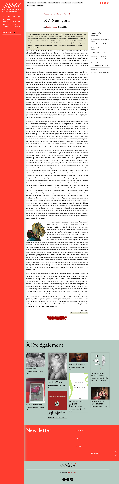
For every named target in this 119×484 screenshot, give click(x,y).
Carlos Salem (96, 381)
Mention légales (72, 472)
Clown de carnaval (77, 364)
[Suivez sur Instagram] (108, 3)
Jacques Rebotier (33, 407)
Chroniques (8, 19)
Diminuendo (32, 369)
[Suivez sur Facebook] (101, 3)
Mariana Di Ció (75, 409)
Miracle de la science (97, 63)
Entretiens (78, 3)
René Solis (95, 406)
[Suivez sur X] (105, 3)
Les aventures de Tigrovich (60, 14)
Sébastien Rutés (97, 72)
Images (6, 24)
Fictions (16, 22)
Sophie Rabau (51, 27)
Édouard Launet (53, 385)
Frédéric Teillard (32, 371)
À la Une (6, 17)
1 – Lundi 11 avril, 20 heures (99, 56)
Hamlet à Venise (55, 382)
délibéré (51, 417)
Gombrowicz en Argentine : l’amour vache (76, 403)
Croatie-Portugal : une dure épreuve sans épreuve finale (99, 375)
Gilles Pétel (96, 44)
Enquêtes (7, 22)
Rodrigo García (97, 65)
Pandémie (94, 69)
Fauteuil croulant (34, 405)
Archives (15, 24)
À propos (7, 27)
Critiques (16, 17)
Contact (16, 27)
